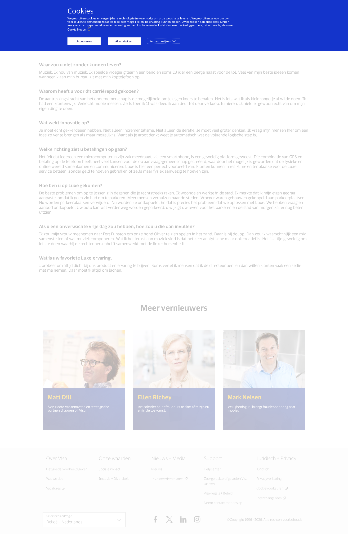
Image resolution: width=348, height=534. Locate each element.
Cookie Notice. (76, 29)
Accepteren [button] (84, 41)
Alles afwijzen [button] (124, 41)
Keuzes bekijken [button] (159, 41)
